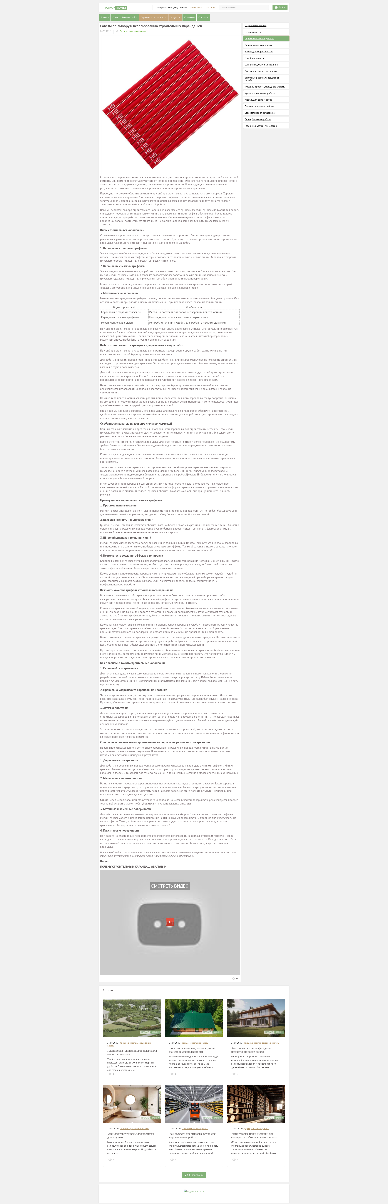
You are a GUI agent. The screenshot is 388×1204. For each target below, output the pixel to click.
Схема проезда (197, 7)
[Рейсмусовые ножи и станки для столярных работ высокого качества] (256, 1104)
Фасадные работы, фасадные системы (265, 86)
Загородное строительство (259, 51)
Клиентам (189, 17)
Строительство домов (152, 17)
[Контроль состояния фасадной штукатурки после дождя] (256, 1018)
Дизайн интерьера (254, 58)
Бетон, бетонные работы (258, 119)
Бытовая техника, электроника (261, 71)
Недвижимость (253, 31)
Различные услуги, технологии (261, 125)
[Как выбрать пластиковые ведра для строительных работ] (194, 1104)
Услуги (174, 17)
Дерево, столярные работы (259, 106)
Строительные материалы (258, 44)
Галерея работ (129, 17)
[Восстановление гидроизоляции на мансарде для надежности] (194, 1018)
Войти (282, 7)
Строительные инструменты (132, 31)
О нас (115, 17)
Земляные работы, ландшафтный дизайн (262, 79)
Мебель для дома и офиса (258, 99)
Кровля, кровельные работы (260, 93)
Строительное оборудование (260, 112)
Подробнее (150, 1073)
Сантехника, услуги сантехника (261, 64)
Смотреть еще (196, 1174)
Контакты (210, 7)
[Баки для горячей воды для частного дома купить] (132, 1104)
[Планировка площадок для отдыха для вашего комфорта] (132, 1018)
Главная (104, 17)
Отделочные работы (255, 25)
